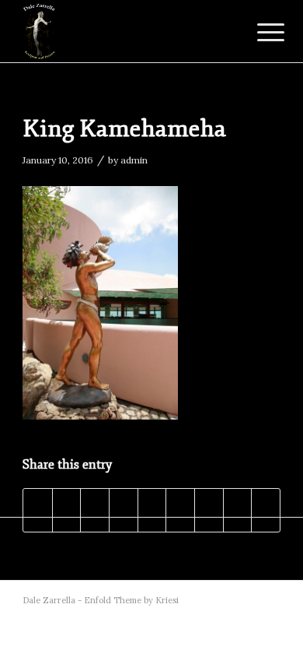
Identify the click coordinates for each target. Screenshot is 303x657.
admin (134, 160)
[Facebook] (222, 600)
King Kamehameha (124, 128)
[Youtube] (245, 600)
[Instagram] (268, 600)
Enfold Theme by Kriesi (131, 600)
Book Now (149, 45)
